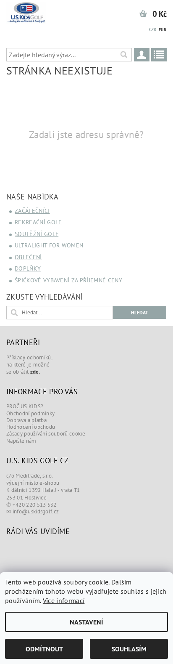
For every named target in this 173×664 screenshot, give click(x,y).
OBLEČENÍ (28, 257)
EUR (162, 29)
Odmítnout (44, 649)
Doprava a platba (26, 420)
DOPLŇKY (28, 268)
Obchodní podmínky (30, 413)
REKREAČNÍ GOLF (38, 222)
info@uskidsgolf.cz (36, 511)
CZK (153, 29)
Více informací (63, 600)
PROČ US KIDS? (24, 406)
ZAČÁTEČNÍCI (32, 211)
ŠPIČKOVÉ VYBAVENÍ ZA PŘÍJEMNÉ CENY (68, 280)
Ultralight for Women (49, 245)
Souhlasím (129, 649)
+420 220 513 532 (35, 504)
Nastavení (86, 622)
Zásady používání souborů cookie (45, 433)
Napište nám (21, 440)
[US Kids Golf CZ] (26, 11)
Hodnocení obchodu (30, 426)
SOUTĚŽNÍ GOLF (36, 234)
